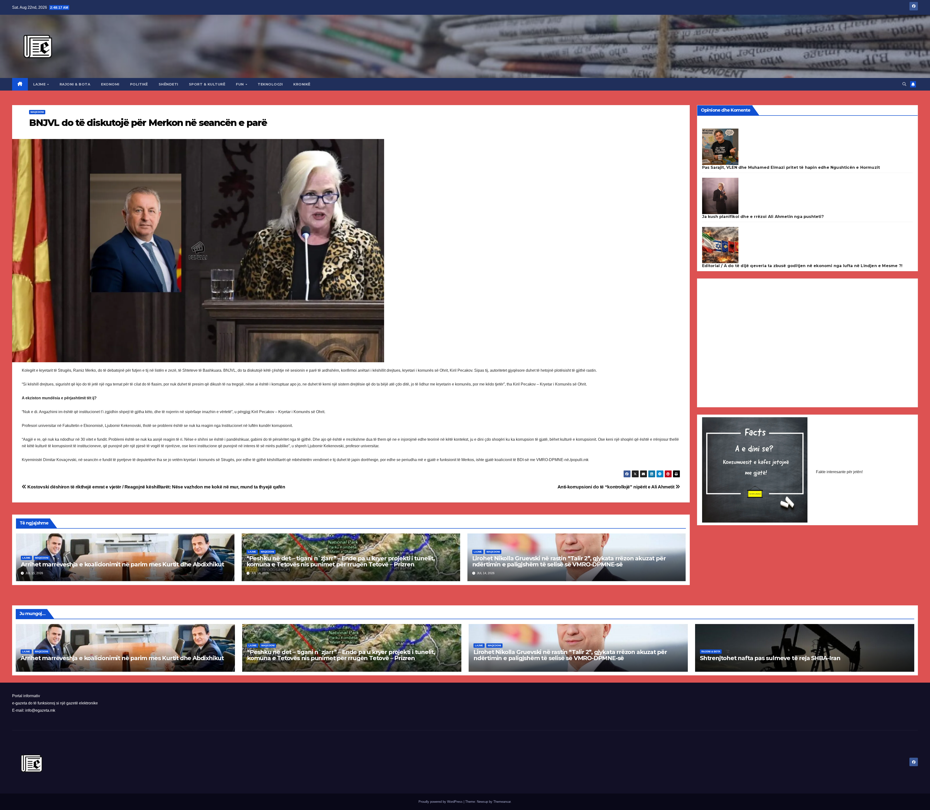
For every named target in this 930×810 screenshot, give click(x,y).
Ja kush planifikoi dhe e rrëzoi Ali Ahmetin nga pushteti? (763, 216)
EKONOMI (110, 84)
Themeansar (502, 801)
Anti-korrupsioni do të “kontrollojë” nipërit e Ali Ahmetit (616, 486)
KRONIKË (301, 84)
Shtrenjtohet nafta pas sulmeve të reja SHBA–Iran (770, 658)
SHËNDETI (168, 84)
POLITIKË (139, 84)
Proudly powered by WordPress (441, 801)
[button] (904, 84)
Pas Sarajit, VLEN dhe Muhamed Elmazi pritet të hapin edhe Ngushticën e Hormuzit (791, 167)
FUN (240, 84)
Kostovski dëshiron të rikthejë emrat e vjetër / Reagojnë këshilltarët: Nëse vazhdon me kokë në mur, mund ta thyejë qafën (155, 486)
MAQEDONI (37, 112)
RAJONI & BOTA (75, 84)
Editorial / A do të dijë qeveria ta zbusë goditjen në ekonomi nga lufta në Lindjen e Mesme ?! (802, 265)
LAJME (40, 84)
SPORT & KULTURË (207, 84)
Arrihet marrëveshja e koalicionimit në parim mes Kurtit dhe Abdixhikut (122, 564)
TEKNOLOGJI (270, 84)
